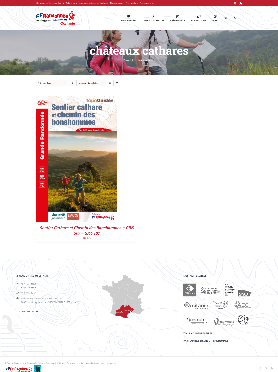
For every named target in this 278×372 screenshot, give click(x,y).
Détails (90, 159)
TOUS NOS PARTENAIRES (197, 333)
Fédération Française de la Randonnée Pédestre (77, 363)
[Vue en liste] (117, 83)
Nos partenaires (147, 3)
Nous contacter (117, 3)
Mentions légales (108, 363)
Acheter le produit (69, 159)
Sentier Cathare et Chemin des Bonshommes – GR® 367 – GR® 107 (87, 230)
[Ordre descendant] (72, 83)
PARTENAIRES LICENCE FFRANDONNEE (205, 340)
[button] (235, 18)
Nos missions (132, 3)
